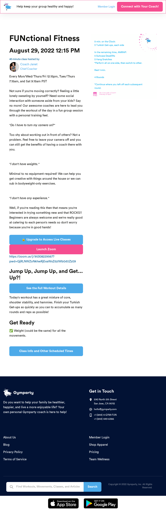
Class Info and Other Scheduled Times (46, 351)
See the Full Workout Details (46, 288)
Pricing (94, 452)
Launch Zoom (46, 249)
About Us (9, 437)
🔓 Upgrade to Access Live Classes (46, 239)
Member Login (99, 437)
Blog (6, 444)
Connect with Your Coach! (140, 6)
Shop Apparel (98, 444)
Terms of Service (15, 459)
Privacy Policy (13, 452)
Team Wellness (99, 459)
